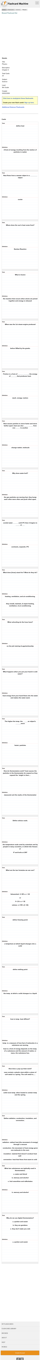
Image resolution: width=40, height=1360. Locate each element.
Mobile (4, 1347)
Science (18, 9)
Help (3, 1342)
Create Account (20, 1353)
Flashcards (11, 9)
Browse (5, 1333)
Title (3, 62)
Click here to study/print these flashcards (18, 98)
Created (4, 91)
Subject (4, 79)
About (4, 1337)
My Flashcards (7, 1324)
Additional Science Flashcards (13, 107)
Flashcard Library (9, 1328)
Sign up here (29, 102)
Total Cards (5, 73)
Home (3, 9)
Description (6, 67)
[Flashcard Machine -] (14, 4)
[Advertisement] (20, 35)
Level (4, 85)
